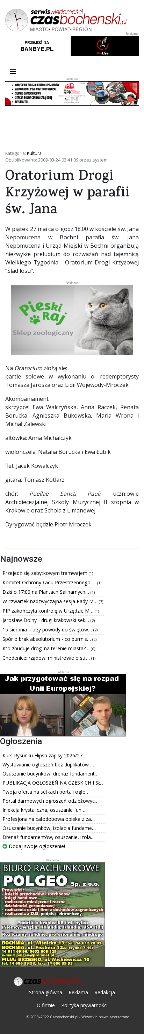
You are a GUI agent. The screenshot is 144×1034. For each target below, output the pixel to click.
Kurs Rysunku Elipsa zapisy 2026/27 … (45, 755)
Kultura (34, 153)
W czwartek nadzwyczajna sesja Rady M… (50, 601)
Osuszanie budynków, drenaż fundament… (50, 773)
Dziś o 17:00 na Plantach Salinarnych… (46, 592)
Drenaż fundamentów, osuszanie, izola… (48, 837)
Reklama (78, 992)
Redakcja (104, 992)
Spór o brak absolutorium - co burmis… (47, 639)
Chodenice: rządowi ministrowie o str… (46, 657)
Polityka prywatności (84, 1005)
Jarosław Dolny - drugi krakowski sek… (46, 620)
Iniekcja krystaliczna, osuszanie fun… (43, 810)
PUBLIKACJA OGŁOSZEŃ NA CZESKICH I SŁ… (53, 782)
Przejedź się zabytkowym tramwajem (45, 573)
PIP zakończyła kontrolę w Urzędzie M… (48, 610)
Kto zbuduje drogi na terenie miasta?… (46, 648)
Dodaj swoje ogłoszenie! (36, 846)
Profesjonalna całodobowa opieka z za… (48, 819)
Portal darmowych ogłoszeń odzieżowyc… (50, 800)
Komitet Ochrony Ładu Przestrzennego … (49, 582)
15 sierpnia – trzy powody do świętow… (47, 629)
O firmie (46, 1005)
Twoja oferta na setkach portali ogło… (45, 791)
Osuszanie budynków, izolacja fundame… (49, 828)
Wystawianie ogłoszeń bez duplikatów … (48, 764)
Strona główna (45, 992)
